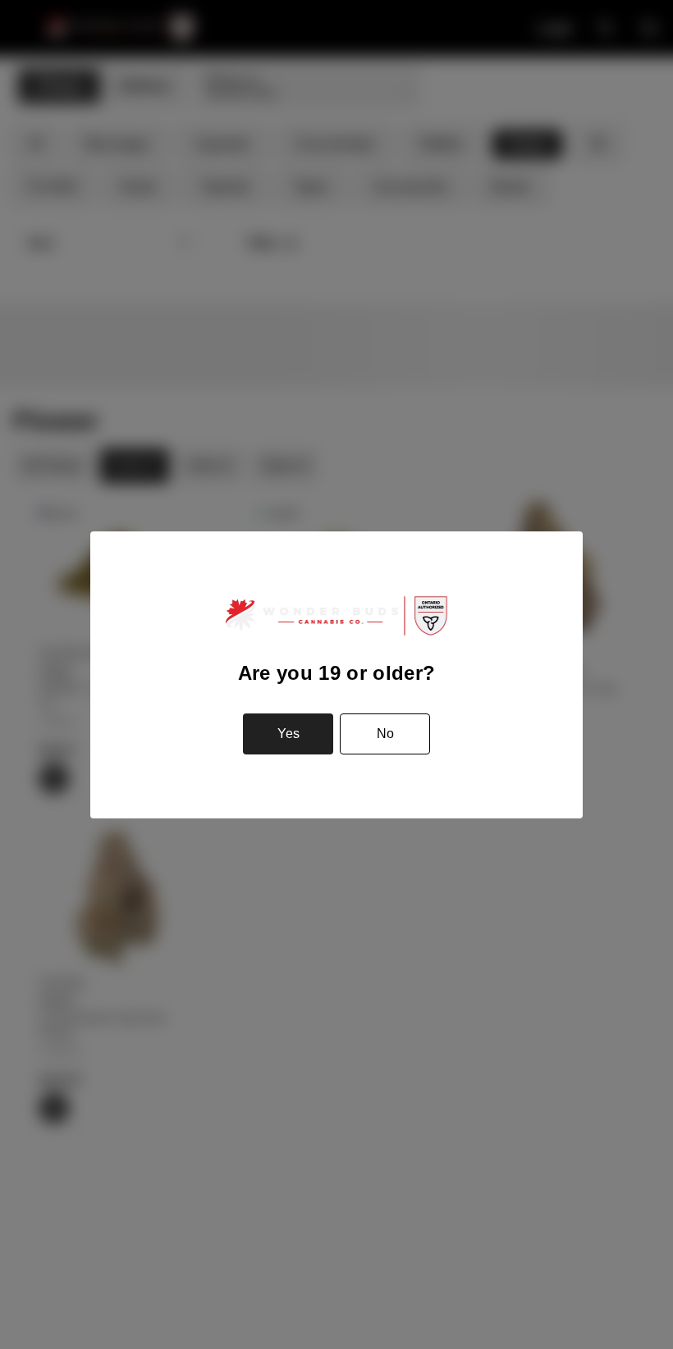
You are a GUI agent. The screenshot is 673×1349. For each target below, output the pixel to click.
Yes (288, 734)
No (385, 734)
